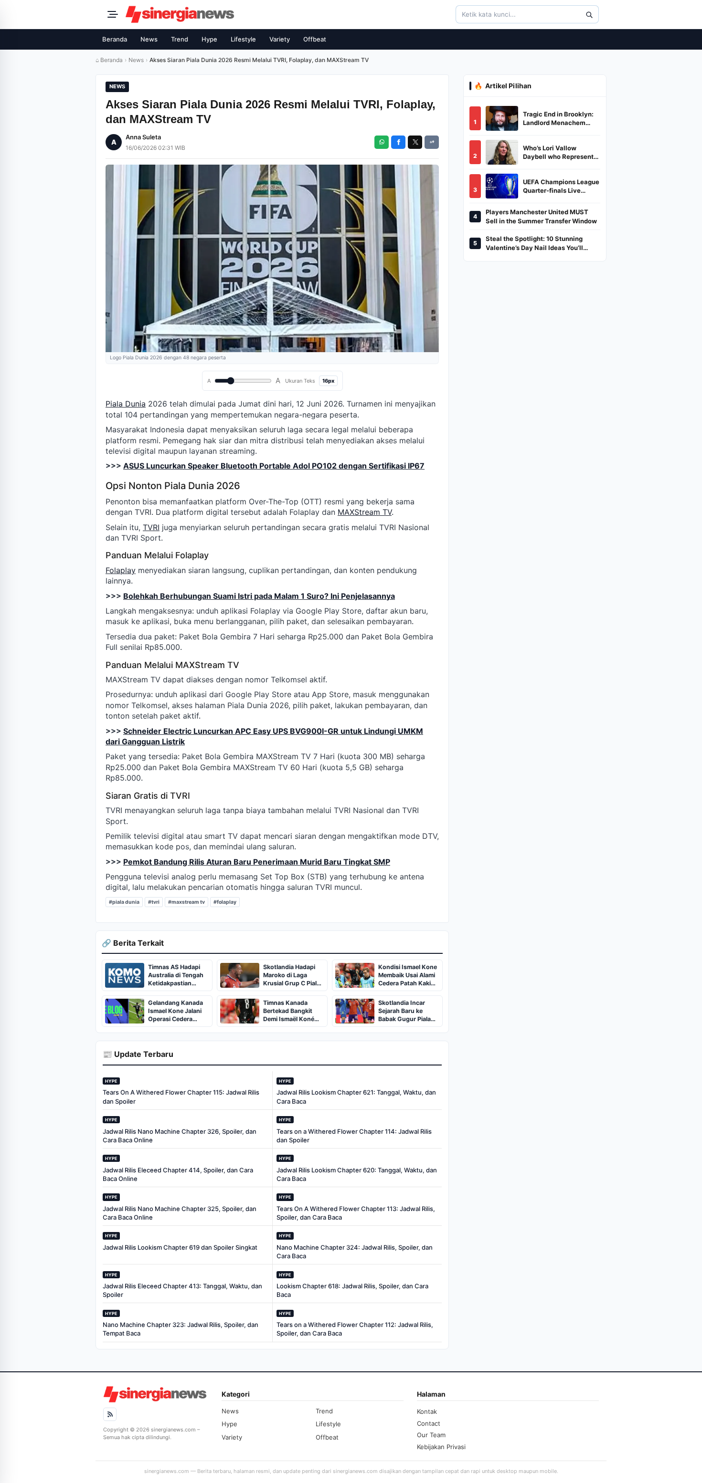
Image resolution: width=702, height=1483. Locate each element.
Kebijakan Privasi (441, 1447)
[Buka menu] (111, 14)
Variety (279, 39)
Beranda (114, 39)
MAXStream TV (365, 512)
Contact (428, 1423)
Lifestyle (243, 39)
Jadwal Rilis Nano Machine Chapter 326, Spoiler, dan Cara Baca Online (179, 1136)
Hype (209, 39)
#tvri (154, 902)
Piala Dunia (126, 403)
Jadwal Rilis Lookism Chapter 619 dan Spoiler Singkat (180, 1247)
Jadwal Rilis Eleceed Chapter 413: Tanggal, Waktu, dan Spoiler (182, 1290)
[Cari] (588, 14)
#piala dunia (124, 902)
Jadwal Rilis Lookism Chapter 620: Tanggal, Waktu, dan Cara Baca (357, 1174)
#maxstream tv (186, 902)
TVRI (151, 527)
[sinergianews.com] (180, 14)
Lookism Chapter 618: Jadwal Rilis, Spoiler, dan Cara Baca (352, 1290)
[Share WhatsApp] (381, 142)
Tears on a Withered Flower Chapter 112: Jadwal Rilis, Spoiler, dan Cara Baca (355, 1329)
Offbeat (314, 39)
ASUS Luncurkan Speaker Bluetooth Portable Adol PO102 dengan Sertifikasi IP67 (274, 465)
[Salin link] (432, 142)
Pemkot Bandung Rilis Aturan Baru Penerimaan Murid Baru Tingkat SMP (256, 862)
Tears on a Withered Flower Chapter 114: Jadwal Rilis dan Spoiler (354, 1136)
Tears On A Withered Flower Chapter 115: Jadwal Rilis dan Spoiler (181, 1096)
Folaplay (121, 570)
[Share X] (415, 142)
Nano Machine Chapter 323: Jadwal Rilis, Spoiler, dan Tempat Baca (180, 1329)
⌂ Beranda (109, 59)
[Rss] (110, 1414)
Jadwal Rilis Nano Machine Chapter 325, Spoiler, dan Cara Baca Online (179, 1213)
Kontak (427, 1411)
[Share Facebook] (398, 142)
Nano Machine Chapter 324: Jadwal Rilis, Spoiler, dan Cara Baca (355, 1251)
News (149, 39)
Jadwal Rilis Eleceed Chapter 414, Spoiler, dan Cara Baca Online (178, 1174)
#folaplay (224, 902)
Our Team (431, 1435)
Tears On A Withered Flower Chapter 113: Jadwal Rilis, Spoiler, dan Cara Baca (356, 1213)
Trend (179, 39)
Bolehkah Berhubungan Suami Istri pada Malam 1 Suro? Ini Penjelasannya (259, 596)
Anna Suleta (143, 137)
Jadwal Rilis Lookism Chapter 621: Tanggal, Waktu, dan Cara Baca (356, 1096)
